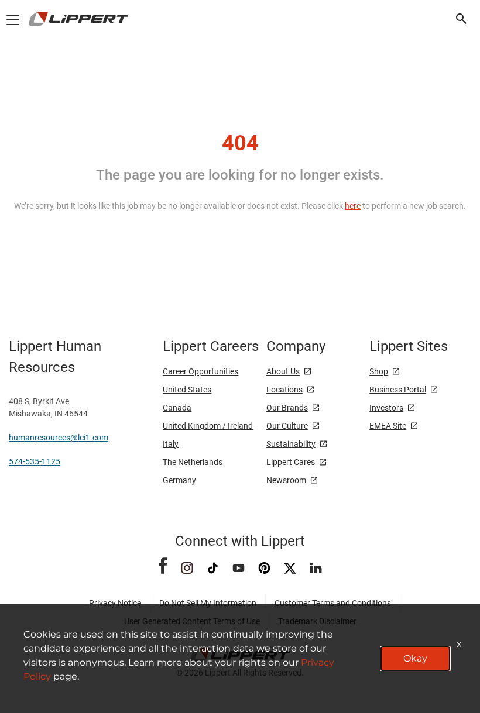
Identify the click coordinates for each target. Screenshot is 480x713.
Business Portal (397, 389)
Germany (179, 480)
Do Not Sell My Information (207, 603)
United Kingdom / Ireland (208, 425)
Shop (378, 371)
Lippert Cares (290, 462)
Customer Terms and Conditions (333, 603)
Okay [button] (415, 658)
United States (187, 389)
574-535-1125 (34, 461)
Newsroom (286, 480)
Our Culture (287, 425)
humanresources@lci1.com (58, 437)
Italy (171, 444)
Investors (386, 407)
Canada (177, 407)
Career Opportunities (200, 371)
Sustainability (291, 444)
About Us (283, 371)
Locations (284, 389)
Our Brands (287, 407)
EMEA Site (387, 425)
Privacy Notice (115, 603)
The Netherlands (192, 462)
